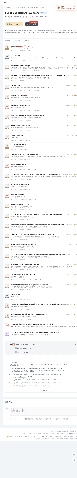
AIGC (46, 17)
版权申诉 (43, 13)
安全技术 (14, 7)
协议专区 (52, 433)
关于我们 (25, 433)
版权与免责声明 (45, 438)
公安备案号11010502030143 (16, 436)
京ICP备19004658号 (30, 436)
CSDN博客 (73, 431)
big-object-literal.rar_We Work (22, 13)
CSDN (59, 431)
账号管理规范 (37, 438)
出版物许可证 (59, 438)
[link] (7, 7)
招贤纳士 (32, 433)
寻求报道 (45, 433)
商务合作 (38, 433)
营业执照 (66, 438)
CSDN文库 (65, 431)
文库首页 (7, 7)
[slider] (14, 419)
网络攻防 (22, 7)
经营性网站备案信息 (58, 436)
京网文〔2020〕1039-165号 (44, 436)
